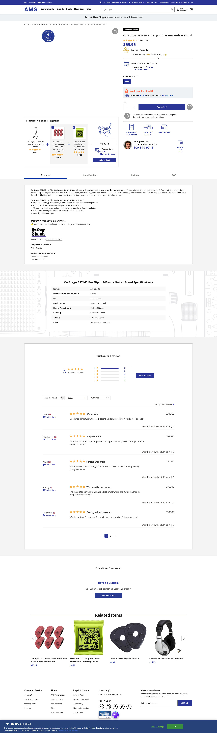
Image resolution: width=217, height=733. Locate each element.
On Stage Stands (131, 30)
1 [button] (106, 535)
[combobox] (137, 9)
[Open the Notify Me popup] (127, 116)
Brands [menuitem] (60, 9)
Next (183, 638)
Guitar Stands (63, 24)
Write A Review (145, 375)
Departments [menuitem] (47, 9)
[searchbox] (51, 398)
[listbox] (158, 82)
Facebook (115, 706)
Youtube (101, 706)
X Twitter (128, 706)
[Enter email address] (161, 703)
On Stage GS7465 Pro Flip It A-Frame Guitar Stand (35, 144)
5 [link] (136, 40)
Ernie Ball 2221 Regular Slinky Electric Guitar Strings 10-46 (80, 145)
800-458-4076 (114, 694)
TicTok (122, 706)
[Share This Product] (115, 31)
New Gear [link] (79, 9)
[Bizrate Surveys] (107, 716)
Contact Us (28, 695)
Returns (27, 708)
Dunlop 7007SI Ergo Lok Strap (124, 658)
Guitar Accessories (48, 24)
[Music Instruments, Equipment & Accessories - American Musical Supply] (30, 9)
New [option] (127, 81)
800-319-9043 (143, 147)
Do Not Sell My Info (81, 699)
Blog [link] (89, 9)
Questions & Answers (109, 568)
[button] (191, 9)
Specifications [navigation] (90, 175)
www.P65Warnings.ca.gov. (81, 224)
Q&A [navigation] (174, 175)
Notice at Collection (81, 708)
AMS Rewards (56, 703)
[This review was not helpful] (171, 426)
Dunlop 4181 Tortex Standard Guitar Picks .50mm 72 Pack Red (58, 146)
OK (175, 726)
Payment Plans (57, 699)
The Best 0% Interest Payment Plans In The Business (150, 2)
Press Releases (57, 712)
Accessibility (78, 703)
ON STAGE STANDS (54, 239)
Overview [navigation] (45, 175)
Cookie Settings (157, 726)
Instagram (108, 706)
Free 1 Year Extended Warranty (182, 2)
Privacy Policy (78, 695)
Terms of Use (79, 712)
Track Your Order (31, 699)
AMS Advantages (58, 695)
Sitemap (54, 708)
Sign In (183, 9)
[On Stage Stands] (38, 237)
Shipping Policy (30, 703)
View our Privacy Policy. (68, 730)
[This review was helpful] (167, 426)
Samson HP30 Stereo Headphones (166, 658)
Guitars (35, 24)
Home (26, 24)
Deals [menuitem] (69, 9)
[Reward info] (166, 55)
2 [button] (110, 535)
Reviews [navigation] (134, 175)
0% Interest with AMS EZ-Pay (144, 63)
